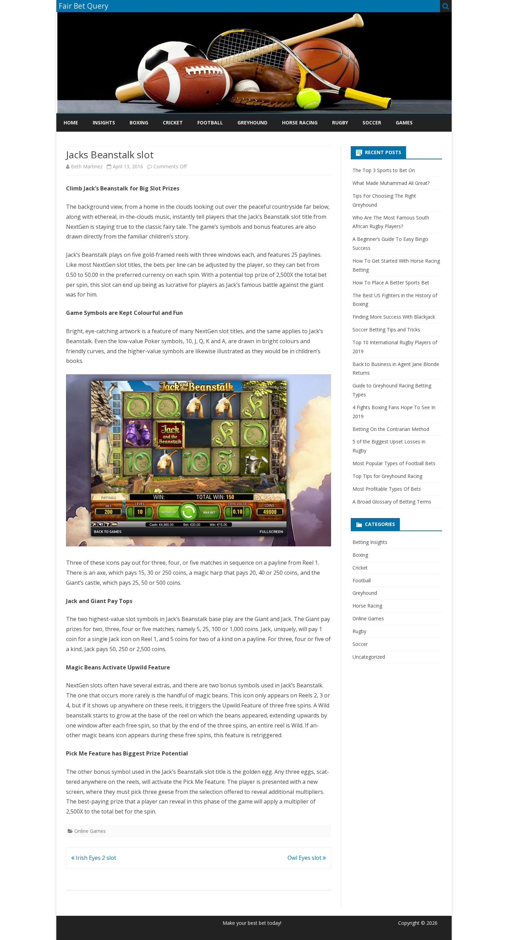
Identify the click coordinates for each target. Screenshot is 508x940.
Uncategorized (368, 657)
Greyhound (252, 122)
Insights (104, 122)
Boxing (139, 122)
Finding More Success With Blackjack (393, 316)
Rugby (340, 122)
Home (71, 122)
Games (404, 122)
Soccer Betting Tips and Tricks (386, 329)
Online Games (90, 831)
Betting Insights (369, 542)
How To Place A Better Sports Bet (390, 282)
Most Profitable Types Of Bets (386, 489)
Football (210, 122)
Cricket (173, 122)
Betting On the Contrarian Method (390, 429)
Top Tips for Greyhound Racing (387, 476)
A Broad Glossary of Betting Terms (391, 501)
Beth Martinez (87, 166)
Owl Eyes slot (305, 858)
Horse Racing (300, 122)
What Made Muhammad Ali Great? (391, 183)
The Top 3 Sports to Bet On (383, 170)
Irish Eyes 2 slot (95, 858)
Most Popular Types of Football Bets (393, 463)
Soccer (372, 122)
